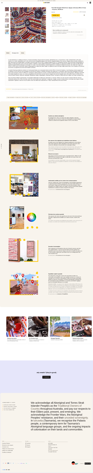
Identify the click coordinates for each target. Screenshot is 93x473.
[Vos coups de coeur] (87, 3)
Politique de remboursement (8, 448)
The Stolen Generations (8, 409)
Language (82, 463)
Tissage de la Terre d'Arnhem (22, 97)
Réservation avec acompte (57, 17)
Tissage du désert (72, 97)
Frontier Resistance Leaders (10, 406)
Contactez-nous (5, 446)
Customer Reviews (6, 443)
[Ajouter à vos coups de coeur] (84, 15)
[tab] (8, 53)
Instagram (28, 446)
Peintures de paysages (81, 97)
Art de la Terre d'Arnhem (35, 97)
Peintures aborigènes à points (48, 97)
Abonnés (57, 97)
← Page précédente (10, 97)
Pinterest (28, 445)
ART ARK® (8, 469)
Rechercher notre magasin (7, 445)
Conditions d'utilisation (6, 452)
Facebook (28, 443)
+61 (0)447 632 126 (52, 451)
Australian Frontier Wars (9, 404)
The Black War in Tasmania (9, 408)
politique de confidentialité (7, 450)
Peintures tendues (63, 97)
